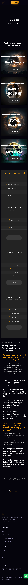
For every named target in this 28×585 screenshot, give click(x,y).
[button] (14, 69)
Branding (4, 531)
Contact (4, 560)
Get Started (15, 2)
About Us (4, 550)
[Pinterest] (20, 569)
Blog (3, 557)
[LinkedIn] (3, 569)
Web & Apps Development (8, 541)
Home (10, 23)
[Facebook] (13, 569)
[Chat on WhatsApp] (26, 576)
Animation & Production (7, 538)
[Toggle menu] (24, 2)
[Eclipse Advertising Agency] (3, 2)
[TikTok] (6, 569)
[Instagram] (10, 569)
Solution (4, 554)
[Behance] (17, 569)
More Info (14, 237)
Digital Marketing (6, 534)
